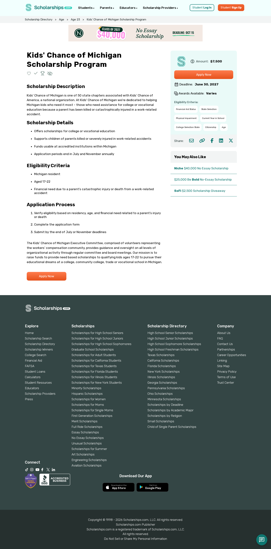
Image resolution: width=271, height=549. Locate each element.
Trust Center (225, 382)
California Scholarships (163, 360)
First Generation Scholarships (92, 416)
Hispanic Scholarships (87, 393)
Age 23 (75, 19)
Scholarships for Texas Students (94, 366)
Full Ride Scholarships (87, 427)
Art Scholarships (83, 454)
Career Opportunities (231, 355)
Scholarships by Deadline (165, 405)
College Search (35, 355)
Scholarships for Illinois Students (94, 377)
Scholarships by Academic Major (170, 410)
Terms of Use (226, 377)
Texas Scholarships (161, 355)
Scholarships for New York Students (97, 382)
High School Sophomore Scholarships (174, 344)
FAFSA (29, 366)
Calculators (33, 377)
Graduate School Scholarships (93, 349)
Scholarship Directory (38, 19)
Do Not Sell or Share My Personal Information (135, 539)
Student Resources (38, 382)
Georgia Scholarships (162, 382)
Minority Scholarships (86, 388)
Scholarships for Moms (88, 405)
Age (61, 19)
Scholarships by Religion (164, 416)
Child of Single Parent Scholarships (171, 427)
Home (29, 333)
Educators (128, 8)
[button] (29, 73)
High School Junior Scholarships (170, 338)
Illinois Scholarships (161, 377)
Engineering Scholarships (89, 460)
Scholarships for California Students (96, 360)
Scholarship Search (38, 338)
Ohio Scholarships (160, 393)
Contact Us (225, 344)
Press (29, 399)
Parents (106, 8)
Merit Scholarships (85, 421)
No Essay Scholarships (88, 438)
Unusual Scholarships (87, 443)
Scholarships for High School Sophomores (101, 344)
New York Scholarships (163, 371)
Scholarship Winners (39, 349)
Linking (222, 360)
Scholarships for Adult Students (94, 355)
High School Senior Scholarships (170, 333)
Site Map (223, 366)
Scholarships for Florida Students (95, 371)
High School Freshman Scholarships (173, 349)
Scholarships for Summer (89, 449)
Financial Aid (33, 360)
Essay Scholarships (85, 432)
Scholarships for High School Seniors (97, 333)
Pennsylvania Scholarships (166, 388)
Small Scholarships (160, 421)
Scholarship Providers (160, 8)
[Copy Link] (202, 140)
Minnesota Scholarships (164, 399)
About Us (223, 333)
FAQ (220, 338)
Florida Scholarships (161, 366)
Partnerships (226, 349)
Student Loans (35, 371)
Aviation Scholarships (87, 465)
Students (85, 8)
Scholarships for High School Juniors (97, 338)
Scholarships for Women (89, 399)
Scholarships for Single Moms (92, 410)
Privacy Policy (227, 371)
